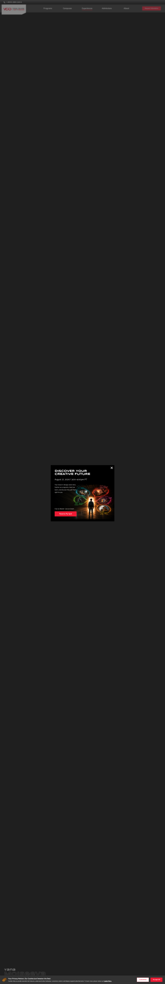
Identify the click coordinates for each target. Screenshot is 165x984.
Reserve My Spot (65, 513)
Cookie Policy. (108, 981)
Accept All (156, 979)
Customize (143, 979)
